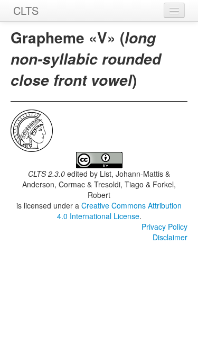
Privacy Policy (164, 226)
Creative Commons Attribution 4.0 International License (119, 210)
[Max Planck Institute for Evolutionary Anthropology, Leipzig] (32, 129)
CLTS (26, 10)
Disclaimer (170, 237)
